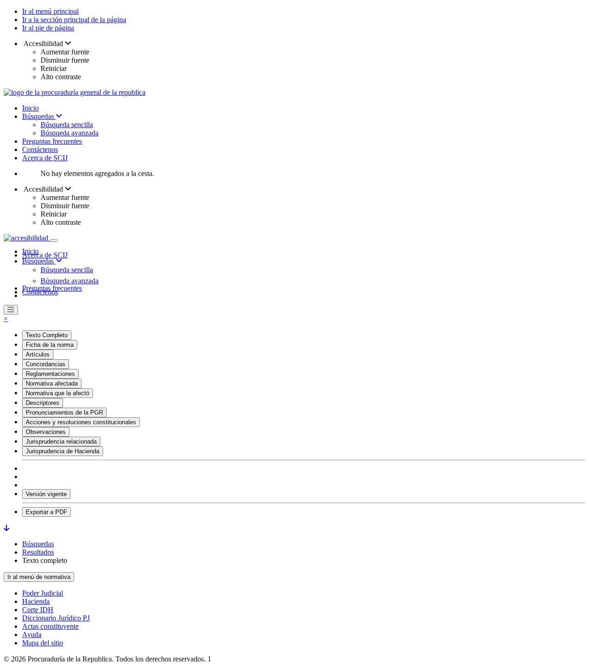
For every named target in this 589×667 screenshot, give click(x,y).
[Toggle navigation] (54, 240)
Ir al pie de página (48, 28)
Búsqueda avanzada (69, 133)
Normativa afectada (52, 383)
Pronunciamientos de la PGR (64, 412)
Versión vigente (46, 494)
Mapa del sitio (42, 643)
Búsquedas (39, 116)
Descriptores (42, 402)
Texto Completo (47, 335)
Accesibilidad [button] (43, 43)
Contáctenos (40, 149)
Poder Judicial (42, 593)
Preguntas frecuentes (52, 141)
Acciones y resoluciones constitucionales (81, 422)
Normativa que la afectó (57, 393)
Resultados (38, 552)
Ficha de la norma (50, 344)
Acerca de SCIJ (45, 158)
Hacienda (36, 601)
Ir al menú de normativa (38, 576)
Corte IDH (37, 610)
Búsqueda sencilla (66, 125)
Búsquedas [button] (39, 261)
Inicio (30, 108)
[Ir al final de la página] (6, 528)
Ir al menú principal (50, 11)
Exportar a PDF (46, 512)
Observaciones (46, 431)
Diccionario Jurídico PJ (56, 618)
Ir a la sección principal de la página (74, 19)
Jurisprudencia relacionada (61, 441)
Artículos (38, 354)
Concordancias (45, 364)
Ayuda (31, 634)
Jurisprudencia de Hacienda (62, 451)
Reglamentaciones (50, 373)
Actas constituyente (50, 626)
